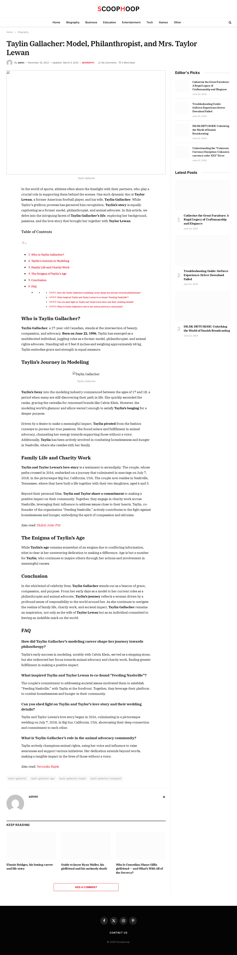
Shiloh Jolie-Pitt (49, 525)
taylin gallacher (17, 778)
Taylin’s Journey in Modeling (50, 261)
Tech (149, 22)
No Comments (108, 62)
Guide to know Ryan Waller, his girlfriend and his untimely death (84, 866)
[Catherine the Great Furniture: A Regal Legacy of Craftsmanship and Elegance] (182, 86)
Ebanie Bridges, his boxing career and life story (29, 866)
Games (163, 22)
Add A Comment (86, 887)
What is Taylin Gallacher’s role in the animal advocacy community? (90, 306)
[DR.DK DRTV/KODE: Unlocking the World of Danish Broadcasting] (182, 130)
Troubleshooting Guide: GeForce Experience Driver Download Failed (208, 107)
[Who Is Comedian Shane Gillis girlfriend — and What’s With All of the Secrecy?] (141, 846)
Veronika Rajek (48, 767)
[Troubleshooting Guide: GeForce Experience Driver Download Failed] (182, 108)
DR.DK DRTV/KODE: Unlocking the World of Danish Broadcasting (210, 129)
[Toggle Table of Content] (24, 243)
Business (91, 22)
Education (109, 22)
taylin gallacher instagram (106, 778)
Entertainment (131, 22)
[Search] (229, 22)
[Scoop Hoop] (118, 9)
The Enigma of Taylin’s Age (48, 273)
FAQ (34, 286)
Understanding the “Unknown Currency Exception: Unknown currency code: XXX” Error (210, 151)
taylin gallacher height (72, 778)
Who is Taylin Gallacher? (47, 254)
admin (21, 62)
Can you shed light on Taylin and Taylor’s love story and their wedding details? (95, 302)
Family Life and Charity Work (50, 267)
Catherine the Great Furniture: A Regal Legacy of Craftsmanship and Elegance (210, 85)
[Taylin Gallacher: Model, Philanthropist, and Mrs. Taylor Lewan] (86, 122)
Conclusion (38, 280)
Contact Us (118, 932)
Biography (72, 22)
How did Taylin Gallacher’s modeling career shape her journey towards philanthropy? (99, 292)
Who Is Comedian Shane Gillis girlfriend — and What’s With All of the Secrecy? (139, 869)
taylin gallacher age (43, 778)
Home (56, 22)
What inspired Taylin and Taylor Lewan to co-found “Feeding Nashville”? (93, 297)
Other (177, 22)
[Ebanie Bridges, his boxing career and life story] (31, 846)
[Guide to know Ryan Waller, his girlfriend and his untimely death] (86, 846)
